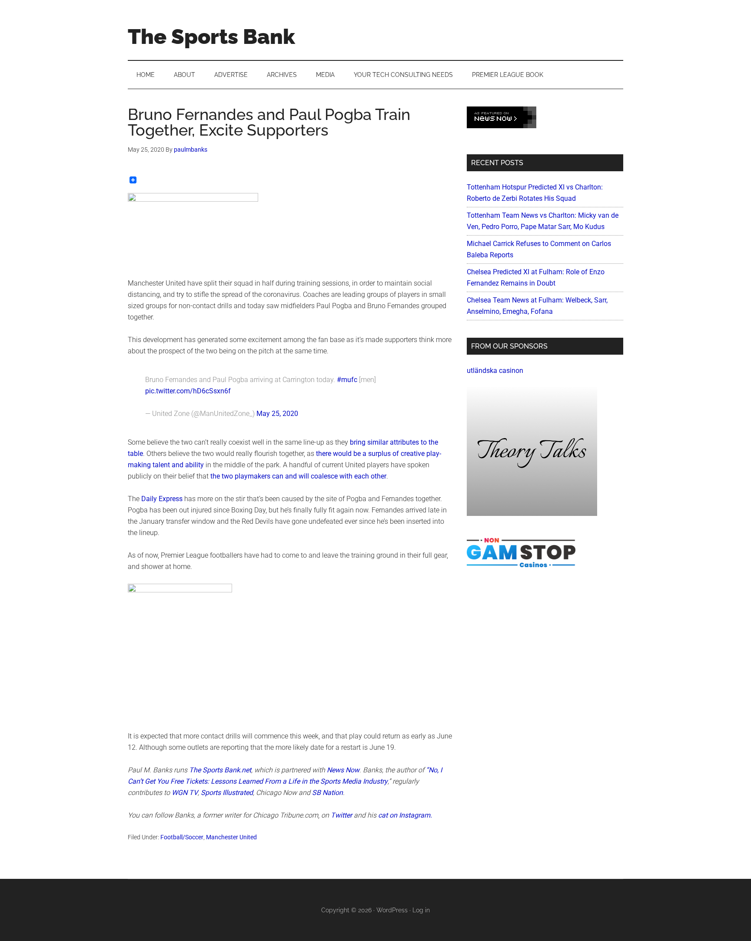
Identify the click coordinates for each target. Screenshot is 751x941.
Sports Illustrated (227, 792)
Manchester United (231, 837)
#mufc (347, 380)
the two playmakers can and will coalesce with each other (298, 476)
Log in (421, 910)
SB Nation (327, 792)
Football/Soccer (181, 837)
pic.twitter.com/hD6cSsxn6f (188, 391)
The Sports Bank (211, 36)
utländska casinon (495, 370)
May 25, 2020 (277, 413)
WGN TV (185, 792)
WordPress (392, 910)
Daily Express (162, 499)
